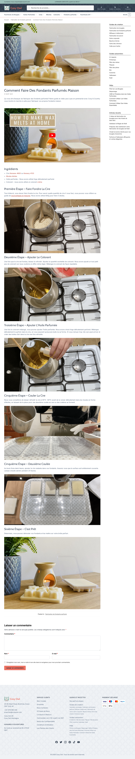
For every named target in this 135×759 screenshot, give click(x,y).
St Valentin (112, 57)
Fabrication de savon (116, 36)
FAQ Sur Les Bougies (116, 89)
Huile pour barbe (114, 46)
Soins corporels (114, 38)
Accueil (6, 20)
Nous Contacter (42, 708)
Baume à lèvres (114, 41)
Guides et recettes (115, 9)
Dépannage (113, 91)
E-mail (55, 654)
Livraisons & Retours (44, 714)
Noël (110, 78)
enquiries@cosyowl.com (13, 712)
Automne (112, 72)
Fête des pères (114, 67)
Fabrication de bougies (116, 28)
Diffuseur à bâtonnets (116, 33)
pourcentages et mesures (20, 196)
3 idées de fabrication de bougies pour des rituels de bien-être (118, 118)
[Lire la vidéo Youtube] (52, 135)
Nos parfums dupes (76, 701)
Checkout (128, 9)
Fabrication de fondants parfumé (21, 20)
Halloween (112, 75)
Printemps (112, 60)
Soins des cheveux (115, 43)
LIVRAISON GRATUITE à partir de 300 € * (67, 1)
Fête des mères (114, 62)
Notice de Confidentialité (46, 721)
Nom (6, 654)
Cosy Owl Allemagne (11, 718)
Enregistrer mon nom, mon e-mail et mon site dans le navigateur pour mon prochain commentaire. (38, 662)
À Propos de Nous (43, 711)
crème (39, 182)
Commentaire (9, 634)
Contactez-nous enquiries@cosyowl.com (17, 1)
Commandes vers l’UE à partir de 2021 (50, 718)
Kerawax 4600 (15, 173)
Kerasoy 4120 (29, 173)
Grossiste (40, 704)
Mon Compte (101, 9)
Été (110, 70)
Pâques (111, 65)
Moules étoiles (11, 176)
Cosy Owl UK (8, 716)
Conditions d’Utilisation (45, 725)
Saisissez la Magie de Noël (118, 123)
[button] (126, 14)
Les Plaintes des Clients (45, 728)
